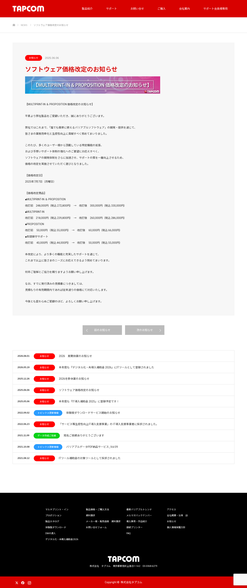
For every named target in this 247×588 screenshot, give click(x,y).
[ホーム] (14, 18)
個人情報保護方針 (176, 527)
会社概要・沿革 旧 (177, 515)
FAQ (128, 533)
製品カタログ (52, 521)
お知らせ (33, 58)
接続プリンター (134, 527)
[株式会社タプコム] (28, 9)
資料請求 (90, 515)
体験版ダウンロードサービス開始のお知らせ (93, 412)
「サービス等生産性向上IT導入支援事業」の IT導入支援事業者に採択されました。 (109, 424)
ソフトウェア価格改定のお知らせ (79, 390)
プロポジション (53, 515)
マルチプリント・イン (57, 509)
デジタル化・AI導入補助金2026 (61, 539)
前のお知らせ (102, 330)
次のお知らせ (145, 330)
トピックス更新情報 (48, 413)
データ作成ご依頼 (46, 435)
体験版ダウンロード (55, 527)
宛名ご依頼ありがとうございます (84, 435)
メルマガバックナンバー (139, 515)
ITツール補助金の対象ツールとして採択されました (90, 458)
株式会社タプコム (131, 582)
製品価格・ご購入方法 (97, 509)
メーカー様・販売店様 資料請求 (103, 521)
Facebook (22, 582)
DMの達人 (50, 533)
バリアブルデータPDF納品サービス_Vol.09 (92, 446)
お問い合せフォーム (96, 527)
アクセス (171, 509)
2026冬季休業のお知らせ (74, 378)
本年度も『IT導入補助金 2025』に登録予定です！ (89, 401)
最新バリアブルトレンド (139, 509)
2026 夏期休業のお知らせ (75, 356)
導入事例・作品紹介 (136, 521)
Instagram (29, 582)
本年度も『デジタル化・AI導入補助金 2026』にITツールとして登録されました (106, 367)
